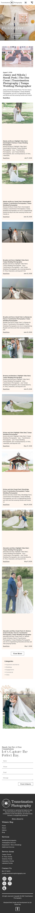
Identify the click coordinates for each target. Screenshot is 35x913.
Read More (6, 98)
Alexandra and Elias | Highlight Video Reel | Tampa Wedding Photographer (16, 549)
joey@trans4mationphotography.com (14, 873)
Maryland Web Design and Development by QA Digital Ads (18, 903)
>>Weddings (8, 667)
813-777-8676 (6, 871)
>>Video (6, 675)
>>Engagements (9, 670)
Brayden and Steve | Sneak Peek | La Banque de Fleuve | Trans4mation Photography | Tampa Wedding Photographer (17, 319)
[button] (25, 2)
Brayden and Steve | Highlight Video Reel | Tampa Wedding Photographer (16, 261)
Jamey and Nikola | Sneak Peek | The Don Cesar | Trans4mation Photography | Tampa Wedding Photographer (17, 80)
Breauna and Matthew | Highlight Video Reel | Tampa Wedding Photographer (17, 377)
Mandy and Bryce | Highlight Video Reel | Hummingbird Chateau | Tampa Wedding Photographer (15, 143)
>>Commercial (8, 672)
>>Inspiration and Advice (11, 665)
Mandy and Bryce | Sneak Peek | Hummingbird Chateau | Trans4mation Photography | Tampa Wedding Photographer (17, 203)
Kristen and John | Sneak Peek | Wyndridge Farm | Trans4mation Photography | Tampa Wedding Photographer (16, 491)
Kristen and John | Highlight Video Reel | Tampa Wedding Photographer (17, 433)
